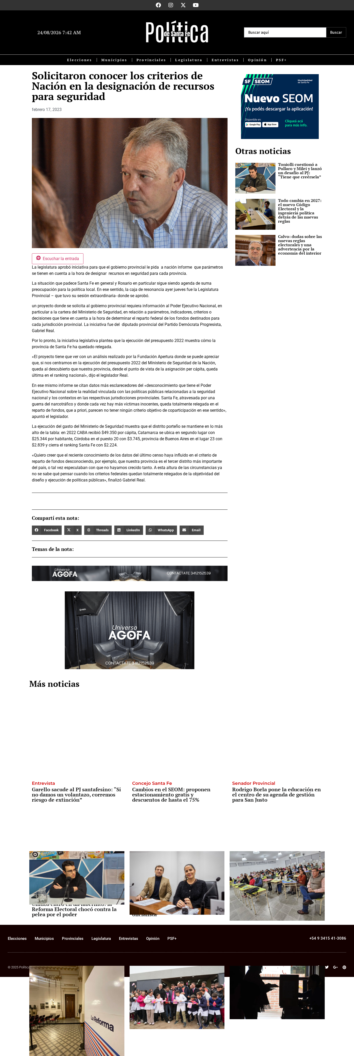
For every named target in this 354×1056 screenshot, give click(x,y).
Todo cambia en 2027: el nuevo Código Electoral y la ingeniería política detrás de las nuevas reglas (299, 211)
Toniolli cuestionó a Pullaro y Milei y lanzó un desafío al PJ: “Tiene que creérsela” (300, 171)
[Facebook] (158, 5)
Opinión (257, 60)
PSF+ (281, 60)
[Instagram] (170, 5)
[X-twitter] (183, 5)
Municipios (114, 60)
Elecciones (79, 60)
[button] (47, 530)
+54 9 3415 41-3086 (327, 938)
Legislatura (188, 60)
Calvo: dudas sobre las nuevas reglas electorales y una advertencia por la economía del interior (300, 245)
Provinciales (151, 60)
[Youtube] (195, 5)
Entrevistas (225, 60)
